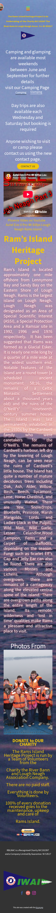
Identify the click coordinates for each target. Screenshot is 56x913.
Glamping (36, 92)
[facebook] (22, 893)
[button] (8, 692)
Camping (21, 92)
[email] (28, 893)
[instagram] (34, 893)
